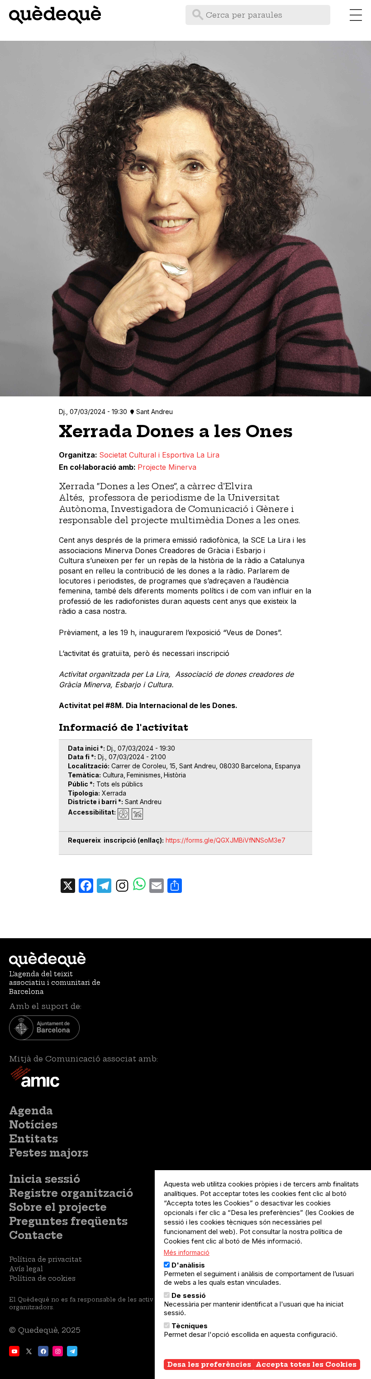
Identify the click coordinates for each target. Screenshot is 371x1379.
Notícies (33, 1125)
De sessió (188, 1295)
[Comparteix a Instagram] (122, 885)
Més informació (186, 1252)
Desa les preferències (209, 1364)
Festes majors (48, 1153)
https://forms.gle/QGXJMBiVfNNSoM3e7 (225, 840)
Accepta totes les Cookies (306, 1364)
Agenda (31, 1110)
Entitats (33, 1139)
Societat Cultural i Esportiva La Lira (159, 454)
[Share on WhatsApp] (139, 885)
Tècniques (189, 1325)
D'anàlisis (188, 1265)
